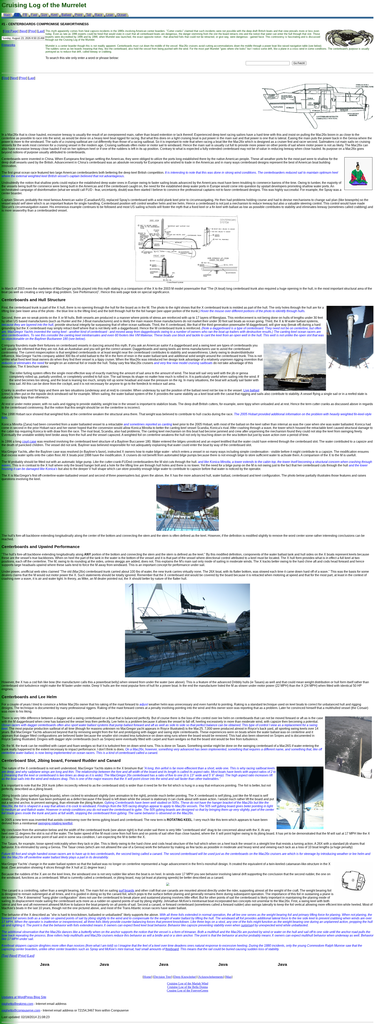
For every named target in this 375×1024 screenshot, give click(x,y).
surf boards (126, 890)
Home (147, 976)
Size (44, 14)
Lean (109, 14)
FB (25, 14)
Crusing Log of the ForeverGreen (187, 990)
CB (17, 14)
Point (78, 14)
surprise (246, 925)
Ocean (121, 14)
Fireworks (8, 45)
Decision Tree (162, 976)
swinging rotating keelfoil (55, 823)
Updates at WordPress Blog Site (24, 997)
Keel (54, 14)
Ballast (66, 14)
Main (7, 14)
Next (23, 31)
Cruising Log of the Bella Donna (187, 987)
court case (29, 441)
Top (5, 955)
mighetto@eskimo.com (17, 1003)
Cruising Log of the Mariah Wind (187, 983)
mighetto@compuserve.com (21, 1010)
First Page (11, 31)
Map (228, 976)
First (5, 78)
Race (98, 14)
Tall (88, 14)
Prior (32, 31)
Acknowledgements (210, 976)
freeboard (172, 949)
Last (41, 31)
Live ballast (251, 390)
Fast (34, 14)
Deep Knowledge (185, 976)
